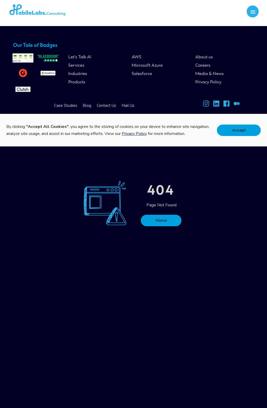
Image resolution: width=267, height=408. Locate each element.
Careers (202, 65)
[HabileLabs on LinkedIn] (216, 105)
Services (76, 65)
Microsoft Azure (147, 65)
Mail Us (128, 105)
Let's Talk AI (79, 57)
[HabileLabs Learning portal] (237, 105)
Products (76, 82)
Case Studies (65, 105)
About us (204, 57)
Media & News (209, 74)
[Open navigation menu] (253, 11)
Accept (239, 130)
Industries (77, 74)
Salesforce (142, 74)
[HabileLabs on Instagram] (206, 105)
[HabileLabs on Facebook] (226, 105)
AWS (136, 57)
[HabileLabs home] (44, 11)
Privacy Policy (208, 82)
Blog (87, 105)
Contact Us (106, 105)
